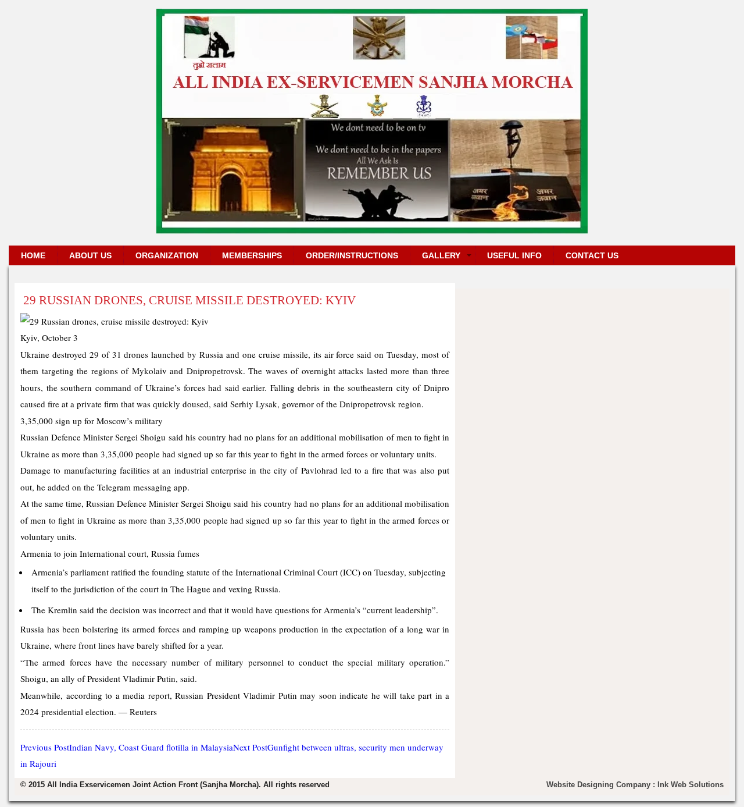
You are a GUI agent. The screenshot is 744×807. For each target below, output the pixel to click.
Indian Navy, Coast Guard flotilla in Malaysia (126, 747)
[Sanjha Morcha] (372, 229)
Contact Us (592, 255)
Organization (166, 255)
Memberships (252, 255)
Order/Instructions (352, 255)
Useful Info (514, 255)
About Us (90, 255)
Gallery (441, 255)
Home (33, 255)
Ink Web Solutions (690, 784)
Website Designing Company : (601, 784)
